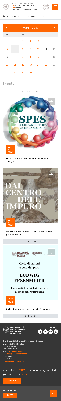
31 (38, 72)
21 (15, 64)
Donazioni (12, 381)
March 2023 (30, 28)
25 (46, 64)
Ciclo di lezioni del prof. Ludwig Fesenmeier (29, 309)
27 (7, 72)
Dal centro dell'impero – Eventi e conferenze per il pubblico (29, 233)
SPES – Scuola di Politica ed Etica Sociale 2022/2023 (27, 160)
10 (38, 49)
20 (7, 64)
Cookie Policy (20, 361)
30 (30, 72)
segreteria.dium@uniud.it (19, 351)
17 (38, 56)
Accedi (10, 395)
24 (38, 64)
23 (30, 64)
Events (13, 16)
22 (22, 64)
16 (31, 56)
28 (15, 72)
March (33, 16)
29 (22, 72)
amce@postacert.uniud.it (17, 354)
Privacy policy (8, 361)
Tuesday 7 (46, 16)
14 (15, 56)
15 (23, 56)
